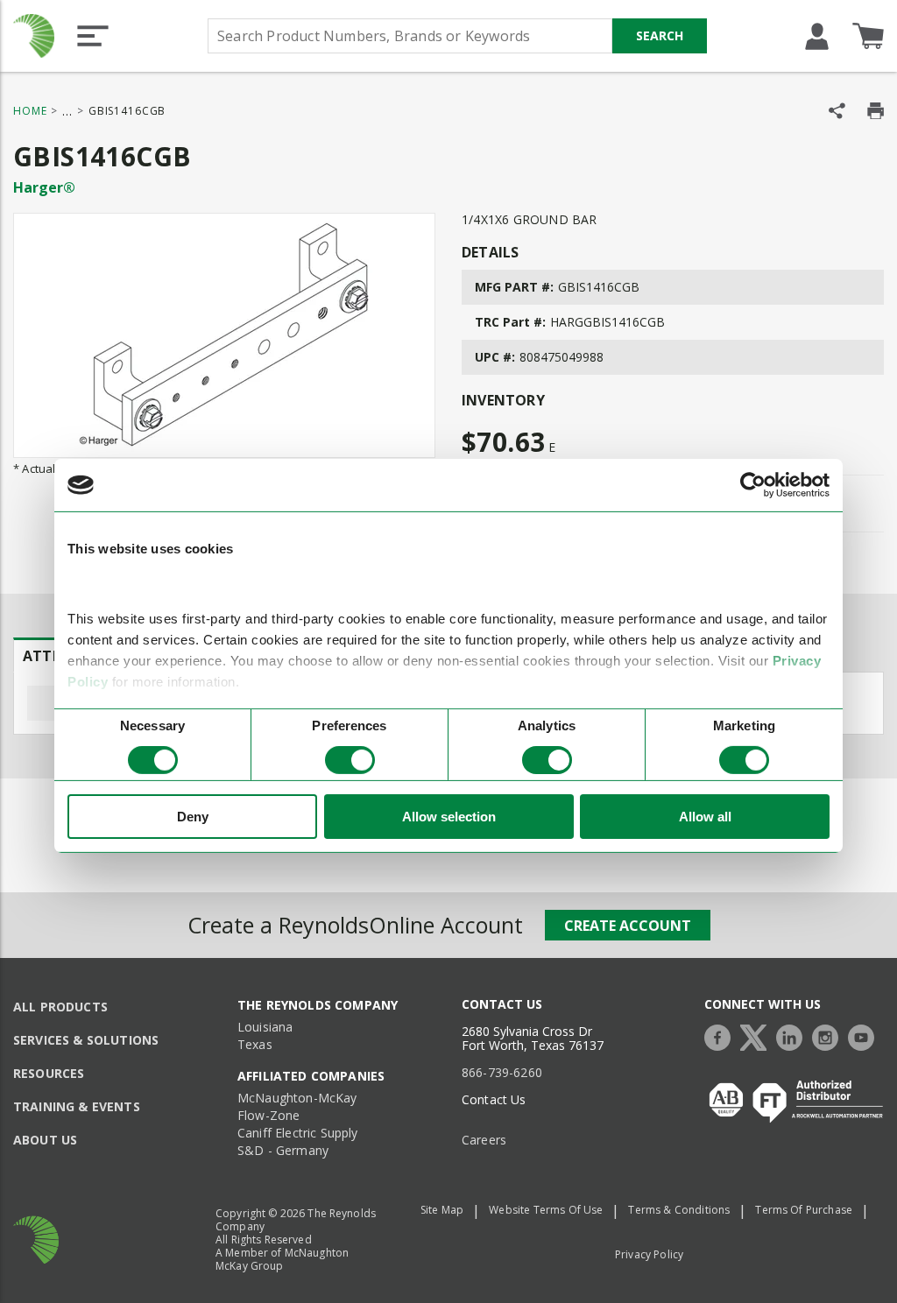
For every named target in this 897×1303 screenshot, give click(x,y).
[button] (92, 35)
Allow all (705, 816)
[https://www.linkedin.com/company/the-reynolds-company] (793, 1035)
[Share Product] (837, 110)
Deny (192, 816)
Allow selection (449, 816)
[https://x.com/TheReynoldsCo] (757, 1035)
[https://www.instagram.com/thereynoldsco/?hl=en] (829, 1035)
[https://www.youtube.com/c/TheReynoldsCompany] (865, 1035)
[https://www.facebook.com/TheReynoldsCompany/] (721, 1035)
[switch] (350, 760)
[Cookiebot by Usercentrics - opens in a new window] (753, 485)
